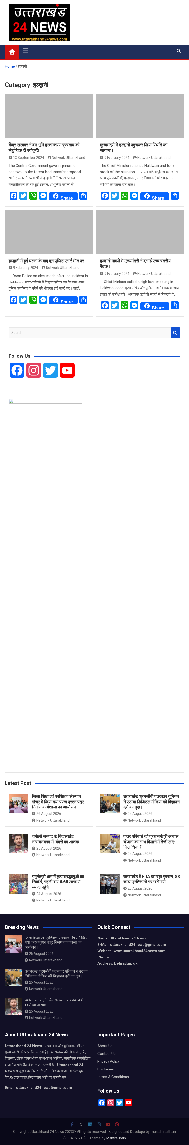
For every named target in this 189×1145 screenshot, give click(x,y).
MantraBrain (116, 1138)
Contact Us (106, 1053)
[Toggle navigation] (25, 50)
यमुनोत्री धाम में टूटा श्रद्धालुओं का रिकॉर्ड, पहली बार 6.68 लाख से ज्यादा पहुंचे (58, 882)
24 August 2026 (48, 894)
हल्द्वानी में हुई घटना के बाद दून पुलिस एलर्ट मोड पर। (48, 260)
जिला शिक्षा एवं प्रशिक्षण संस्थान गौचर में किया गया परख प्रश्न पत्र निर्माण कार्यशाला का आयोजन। (58, 801)
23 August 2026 (140, 888)
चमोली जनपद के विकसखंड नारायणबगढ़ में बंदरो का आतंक (55, 839)
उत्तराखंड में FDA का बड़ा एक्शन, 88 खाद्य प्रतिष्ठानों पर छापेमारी (151, 879)
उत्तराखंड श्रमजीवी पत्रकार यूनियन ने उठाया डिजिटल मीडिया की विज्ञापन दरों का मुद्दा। (151, 801)
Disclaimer (105, 1069)
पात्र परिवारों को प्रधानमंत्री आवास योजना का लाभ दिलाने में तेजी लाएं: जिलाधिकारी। (150, 841)
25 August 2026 (140, 814)
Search (175, 332)
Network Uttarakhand (68, 158)
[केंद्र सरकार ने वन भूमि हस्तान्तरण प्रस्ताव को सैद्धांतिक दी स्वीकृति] (49, 116)
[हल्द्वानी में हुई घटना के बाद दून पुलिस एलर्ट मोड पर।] (49, 232)
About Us (104, 1046)
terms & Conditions (113, 1077)
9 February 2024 (116, 158)
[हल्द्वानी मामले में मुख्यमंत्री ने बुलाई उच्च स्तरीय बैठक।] (140, 232)
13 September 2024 (28, 158)
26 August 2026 (48, 814)
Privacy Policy (108, 1061)
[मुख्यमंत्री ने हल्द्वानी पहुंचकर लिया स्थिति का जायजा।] (140, 116)
